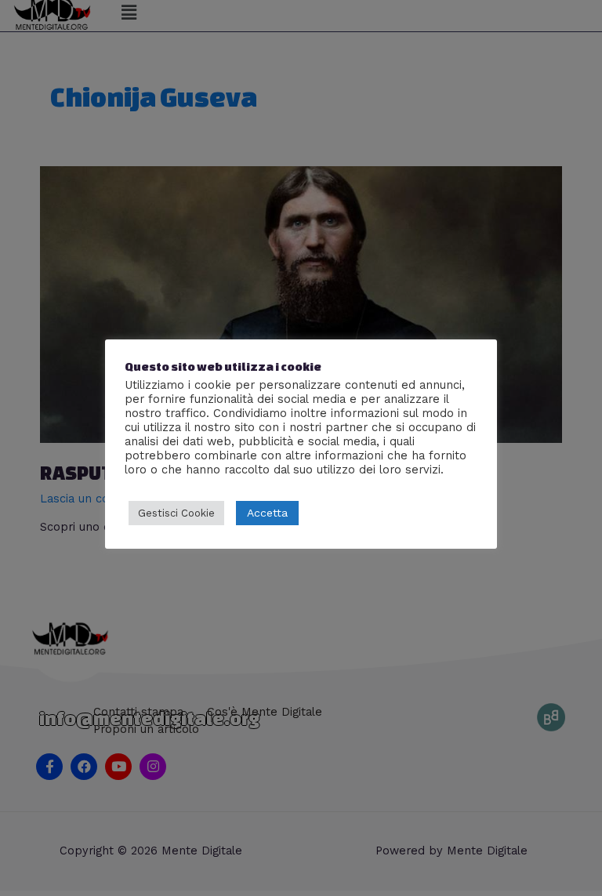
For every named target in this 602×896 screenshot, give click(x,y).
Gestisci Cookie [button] (176, 513)
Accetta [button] (267, 512)
